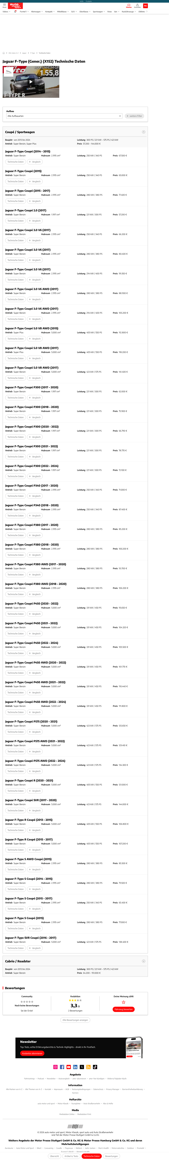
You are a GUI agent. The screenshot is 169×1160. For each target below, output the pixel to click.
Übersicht (54, 1156)
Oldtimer (142, 11)
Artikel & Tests (71, 1156)
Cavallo (59, 1148)
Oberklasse (83, 11)
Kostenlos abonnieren (32, 1053)
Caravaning (48, 1148)
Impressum (58, 1089)
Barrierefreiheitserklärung (132, 1089)
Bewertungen (111, 1156)
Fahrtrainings (29, 1078)
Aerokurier (9, 1148)
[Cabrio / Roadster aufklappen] (144, 961)
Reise (109, 11)
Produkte (89, 1)
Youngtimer (76, 1103)
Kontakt (48, 1089)
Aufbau (10, 111)
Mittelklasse (62, 11)
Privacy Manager (112, 1089)
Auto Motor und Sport (25, 1148)
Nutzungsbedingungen (81, 1089)
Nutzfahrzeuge (128, 11)
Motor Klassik (63, 1103)
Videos (5, 11)
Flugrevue (69, 1148)
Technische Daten (92, 1156)
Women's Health (83, 1152)
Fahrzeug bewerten (124, 1009)
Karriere (75, 1093)
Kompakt (48, 11)
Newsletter (51, 1078)
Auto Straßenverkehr (91, 1103)
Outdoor (130, 1148)
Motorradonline (118, 1148)
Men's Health (103, 1148)
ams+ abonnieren (79, 1078)
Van (115, 11)
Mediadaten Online (66, 1114)
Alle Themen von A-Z (33, 1089)
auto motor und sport (46, 1103)
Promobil (140, 1148)
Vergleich (36, 161)
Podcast (41, 1078)
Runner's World (67, 1152)
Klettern (79, 1148)
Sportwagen (98, 11)
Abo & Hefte (108, 1103)
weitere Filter (136, 116)
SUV (73, 11)
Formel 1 (23, 11)
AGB (67, 1089)
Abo (145, 6)
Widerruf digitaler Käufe (116, 1078)
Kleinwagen (36, 11)
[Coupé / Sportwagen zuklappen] (144, 132)
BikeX (39, 1148)
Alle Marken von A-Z (14, 1089)
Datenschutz (98, 1089)
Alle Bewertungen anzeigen (75, 1020)
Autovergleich (64, 1078)
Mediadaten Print (84, 1114)
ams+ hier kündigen (96, 1078)
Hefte (81, 1)
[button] (31, 82)
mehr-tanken (90, 1148)
